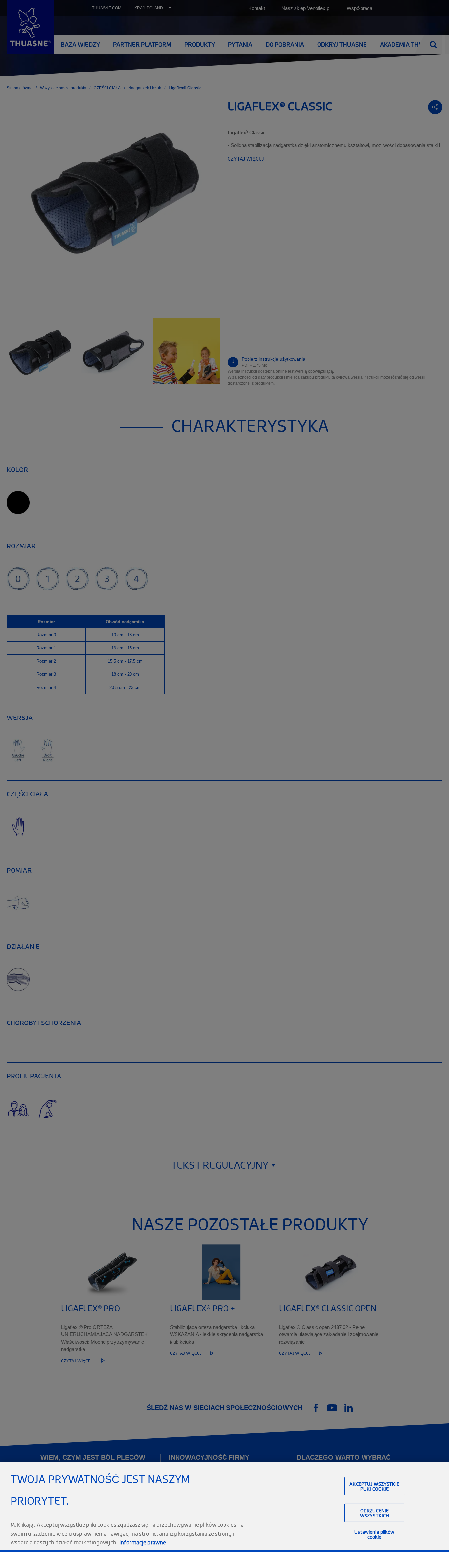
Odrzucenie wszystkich (374, 1513)
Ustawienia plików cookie (374, 1534)
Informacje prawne (142, 1542)
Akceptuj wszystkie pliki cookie (374, 1486)
